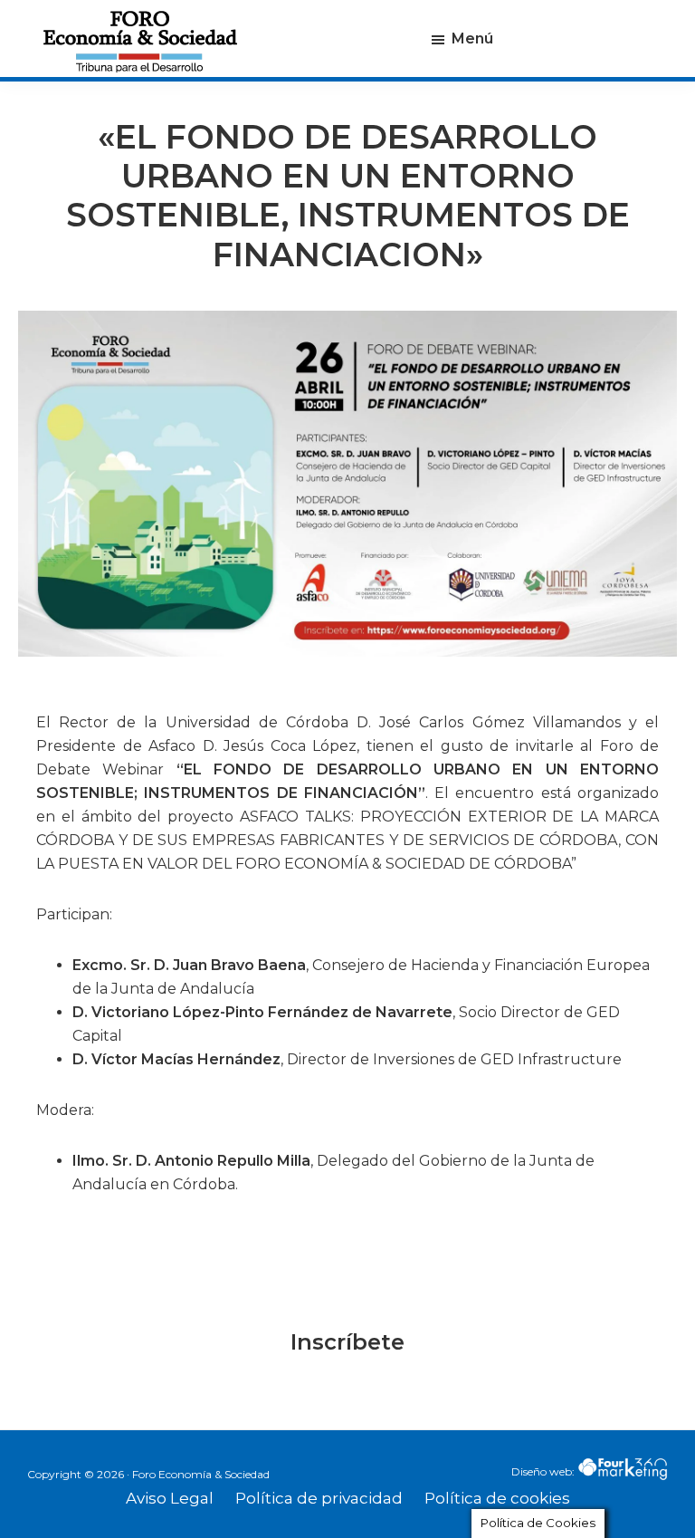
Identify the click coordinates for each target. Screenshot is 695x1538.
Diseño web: (544, 1471)
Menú (472, 38)
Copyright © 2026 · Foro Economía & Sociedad (148, 1474)
